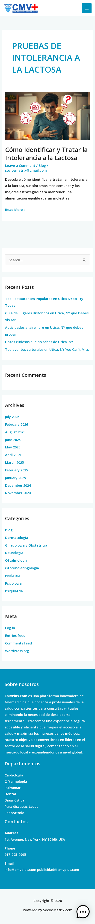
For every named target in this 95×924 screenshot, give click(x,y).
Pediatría (12, 575)
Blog (42, 165)
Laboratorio (14, 812)
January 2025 (15, 477)
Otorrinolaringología (22, 568)
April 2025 (13, 454)
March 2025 (14, 462)
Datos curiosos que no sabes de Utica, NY (39, 341)
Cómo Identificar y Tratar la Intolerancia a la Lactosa (46, 153)
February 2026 (16, 424)
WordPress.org (17, 650)
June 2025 (13, 439)
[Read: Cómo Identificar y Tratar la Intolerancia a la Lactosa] (47, 115)
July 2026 (12, 416)
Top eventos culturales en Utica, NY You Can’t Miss (47, 349)
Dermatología (16, 537)
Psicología (13, 583)
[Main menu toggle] (87, 8)
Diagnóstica (14, 800)
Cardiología (14, 775)
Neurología (14, 552)
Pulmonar (13, 787)
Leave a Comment (20, 165)
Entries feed (15, 635)
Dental (10, 794)
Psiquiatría (14, 591)
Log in (10, 627)
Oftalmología (16, 560)
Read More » (15, 209)
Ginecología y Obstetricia (26, 545)
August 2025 (15, 432)
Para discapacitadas (21, 806)
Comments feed (18, 643)
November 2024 (18, 492)
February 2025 (16, 470)
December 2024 (18, 485)
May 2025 (12, 447)
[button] (83, 912)
